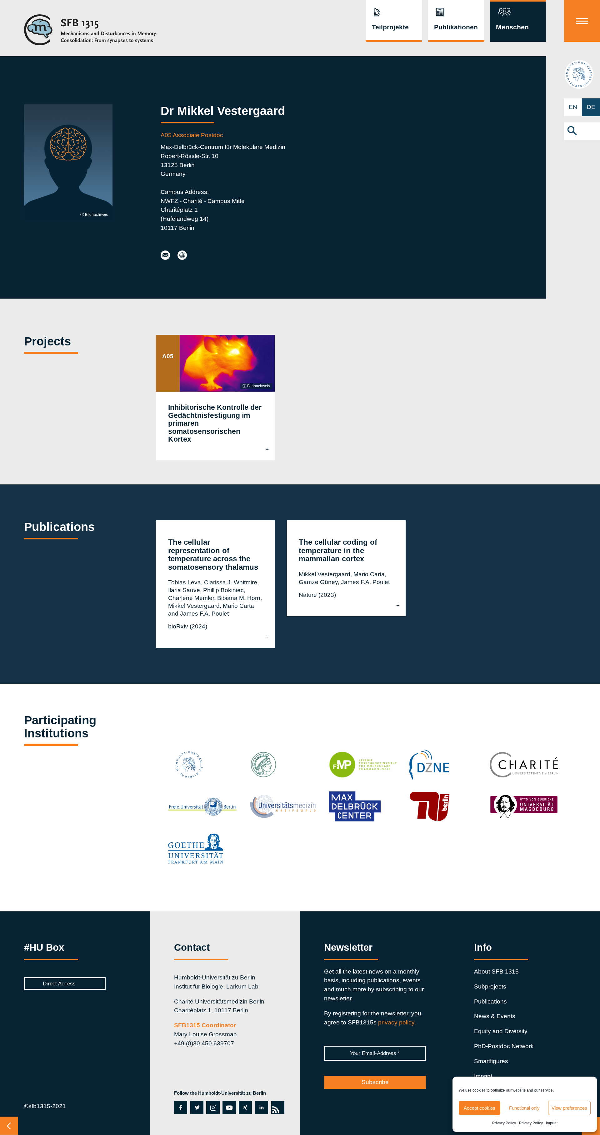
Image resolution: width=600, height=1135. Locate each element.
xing (243, 1107)
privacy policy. (397, 1022)
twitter (196, 1107)
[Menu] (582, 21)
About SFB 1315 (496, 971)
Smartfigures (491, 1061)
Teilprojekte (390, 27)
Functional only (524, 1108)
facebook (180, 1107)
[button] (582, 131)
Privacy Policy (504, 1123)
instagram (211, 1107)
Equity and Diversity (501, 1031)
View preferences (569, 1108)
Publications (490, 1001)
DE (591, 107)
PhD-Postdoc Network (504, 1046)
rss (276, 1107)
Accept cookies (479, 1108)
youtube (229, 1107)
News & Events (494, 1016)
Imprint (552, 1123)
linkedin (261, 1107)
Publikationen (456, 27)
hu (582, 74)
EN (573, 107)
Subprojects (490, 986)
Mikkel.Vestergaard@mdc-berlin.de (165, 255)
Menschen (512, 27)
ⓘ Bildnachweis (94, 214)
